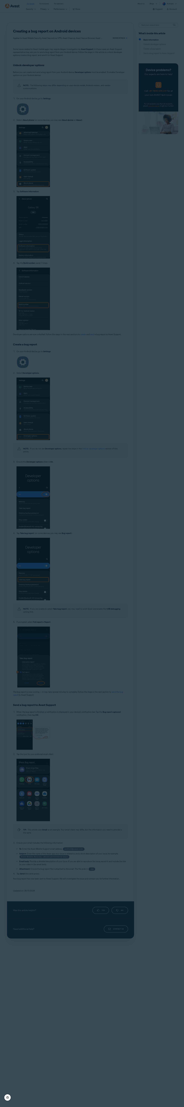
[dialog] (92, 553)
